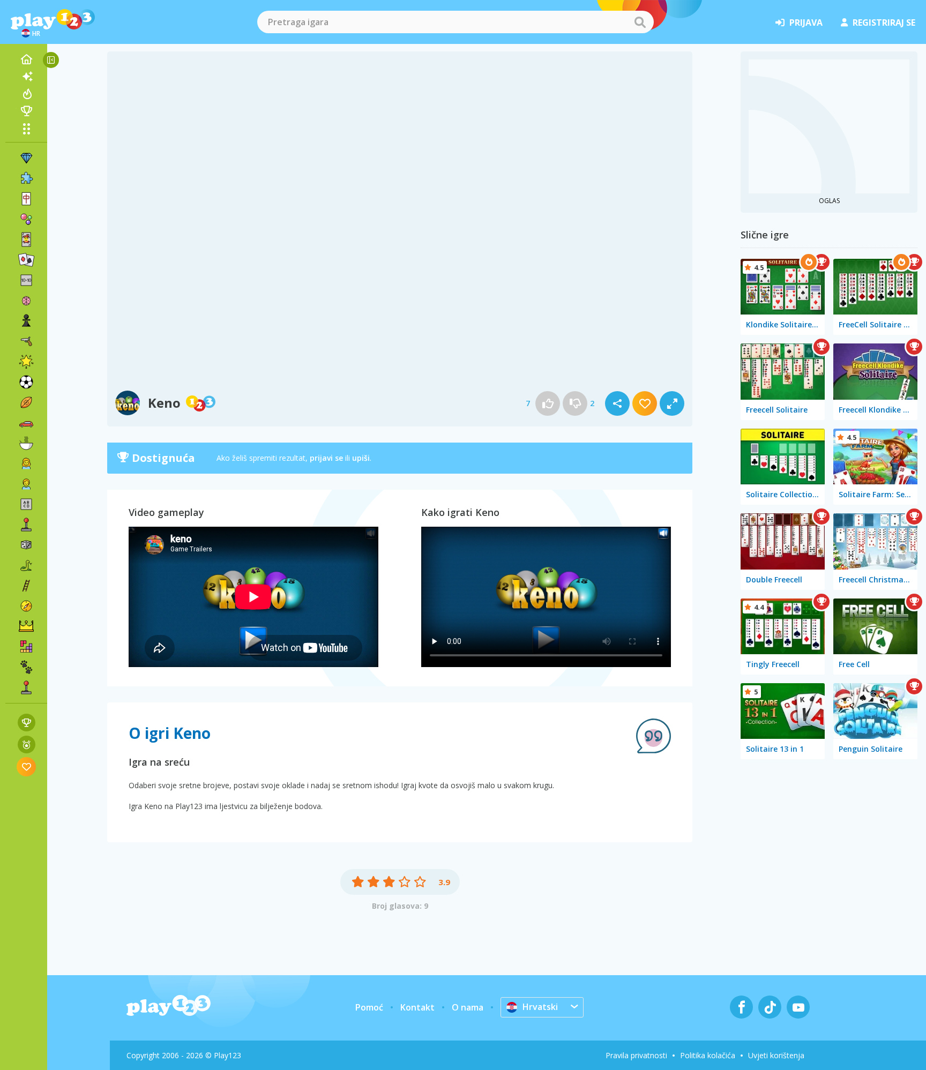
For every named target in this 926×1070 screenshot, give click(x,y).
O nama (467, 1007)
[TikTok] (769, 1007)
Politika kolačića (707, 1055)
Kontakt (417, 1007)
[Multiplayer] (26, 687)
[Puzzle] (26, 178)
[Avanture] (26, 606)
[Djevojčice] (26, 463)
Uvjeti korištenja (776, 1055)
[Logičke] (26, 300)
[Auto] (26, 423)
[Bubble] (26, 219)
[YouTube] (798, 1007)
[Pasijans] (26, 260)
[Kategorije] (26, 129)
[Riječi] (26, 504)
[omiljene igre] (26, 766)
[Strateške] (26, 626)
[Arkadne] (26, 524)
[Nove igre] (26, 76)
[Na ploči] (26, 545)
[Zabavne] (26, 361)
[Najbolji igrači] (26, 110)
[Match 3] (26, 158)
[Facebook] (741, 1007)
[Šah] (26, 321)
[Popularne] (26, 93)
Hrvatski (540, 1007)
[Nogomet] (26, 382)
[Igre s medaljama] (26, 744)
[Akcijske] (26, 341)
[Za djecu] (26, 484)
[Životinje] (26, 667)
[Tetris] (26, 647)
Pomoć (369, 1007)
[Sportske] (26, 402)
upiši (361, 458)
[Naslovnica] (26, 59)
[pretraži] (640, 22)
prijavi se (326, 458)
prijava (806, 22)
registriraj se (884, 22)
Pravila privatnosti (636, 1055)
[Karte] (26, 239)
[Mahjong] (26, 199)
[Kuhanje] (26, 443)
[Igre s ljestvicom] (26, 722)
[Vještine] (26, 585)
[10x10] (26, 280)
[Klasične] (26, 565)
